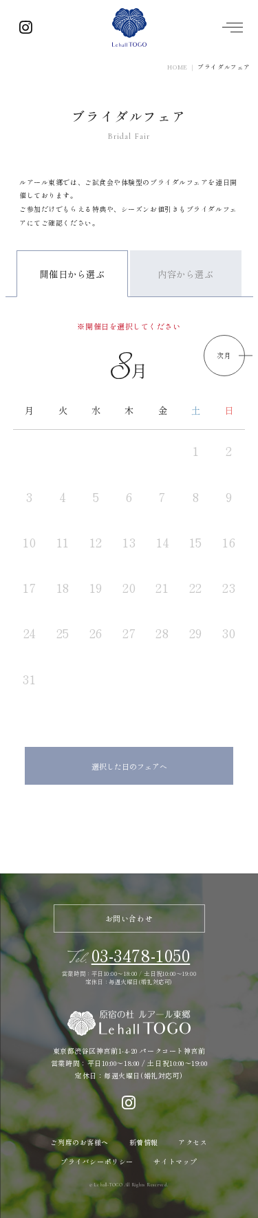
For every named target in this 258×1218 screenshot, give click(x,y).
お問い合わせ (129, 918)
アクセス (192, 1142)
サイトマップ (175, 1161)
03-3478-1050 (141, 954)
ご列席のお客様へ (79, 1142)
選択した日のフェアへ (129, 766)
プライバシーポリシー (97, 1161)
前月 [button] (33, 355)
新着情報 (143, 1142)
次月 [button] (224, 355)
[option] (129, 529)
